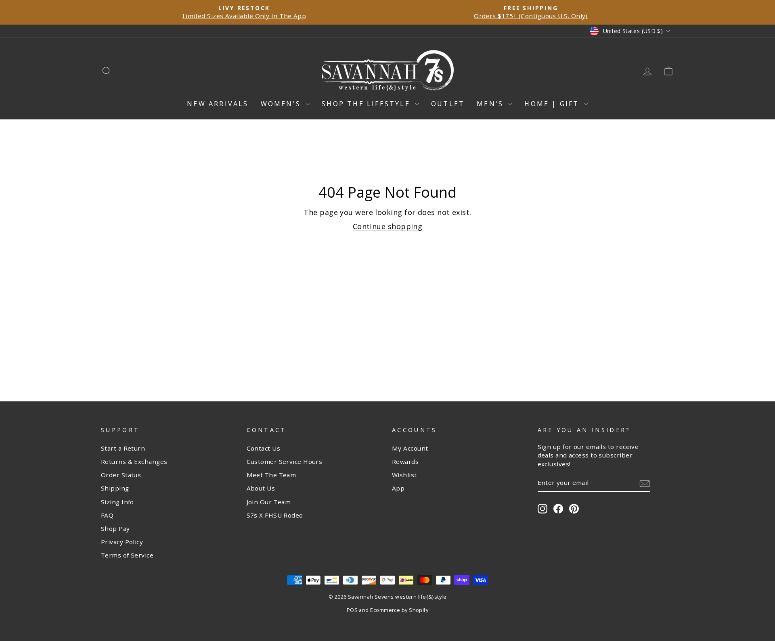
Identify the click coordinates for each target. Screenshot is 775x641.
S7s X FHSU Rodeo (275, 515)
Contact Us (264, 448)
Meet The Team (271, 475)
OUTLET (448, 103)
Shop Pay (115, 528)
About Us (261, 488)
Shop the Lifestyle (367, 103)
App (398, 488)
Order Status (121, 475)
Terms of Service (127, 555)
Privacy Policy (122, 542)
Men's (491, 103)
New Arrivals (217, 103)
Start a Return (123, 448)
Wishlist (404, 475)
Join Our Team (269, 502)
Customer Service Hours (285, 461)
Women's (282, 103)
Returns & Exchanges (134, 461)
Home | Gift (553, 103)
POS (352, 610)
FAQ (107, 515)
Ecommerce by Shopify (399, 610)
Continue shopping (388, 226)
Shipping (115, 488)
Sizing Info (117, 502)
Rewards (405, 461)
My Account (410, 448)
